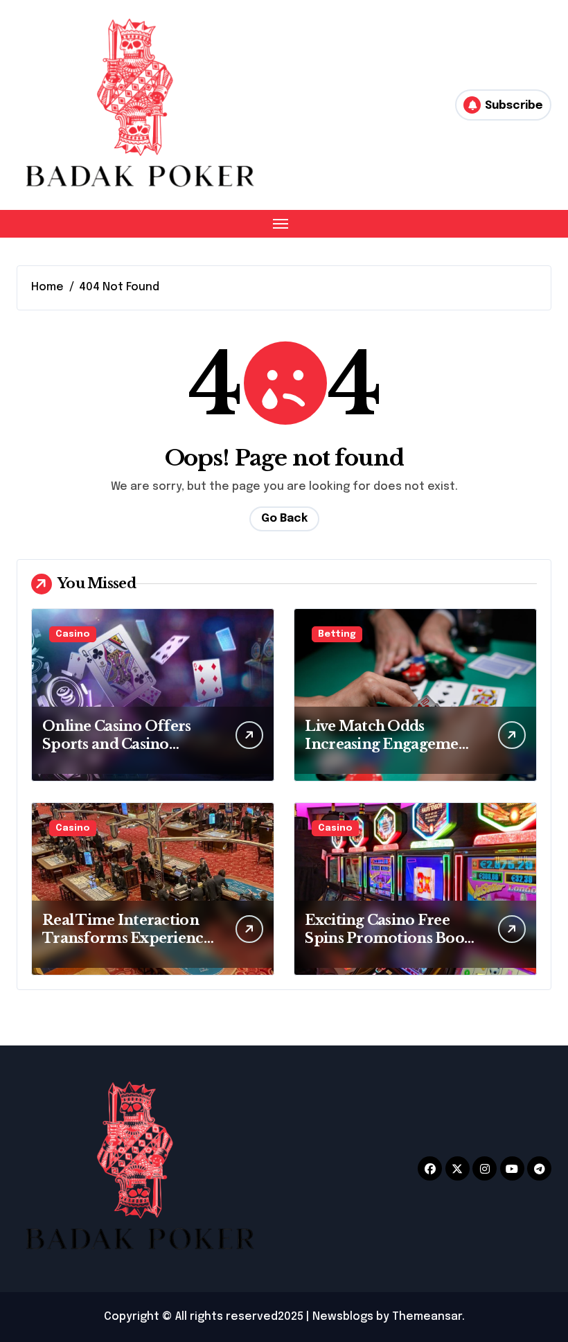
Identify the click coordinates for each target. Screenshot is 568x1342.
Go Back (284, 518)
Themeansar (427, 1317)
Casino (72, 634)
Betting (337, 634)
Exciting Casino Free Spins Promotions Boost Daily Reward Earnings (390, 938)
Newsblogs (342, 1317)
